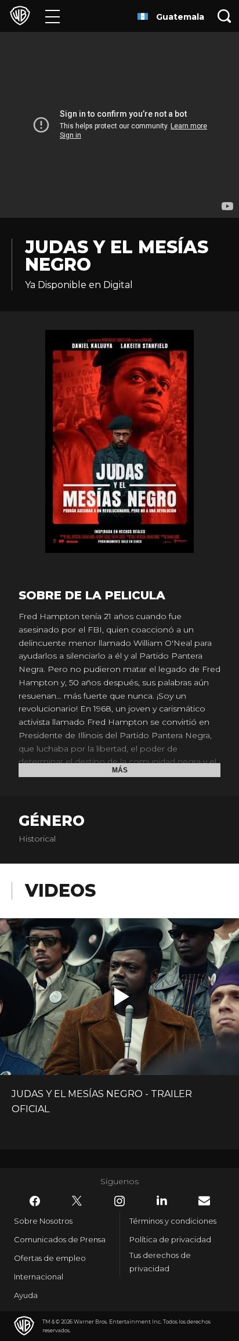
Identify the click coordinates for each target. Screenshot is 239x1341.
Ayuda (26, 1295)
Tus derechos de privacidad (160, 1261)
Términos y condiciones (172, 1220)
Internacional (38, 1276)
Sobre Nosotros (43, 1220)
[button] (121, 996)
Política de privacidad (170, 1239)
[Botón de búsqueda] (224, 16)
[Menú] (52, 16)
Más (120, 770)
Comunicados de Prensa (60, 1239)
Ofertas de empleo (50, 1258)
